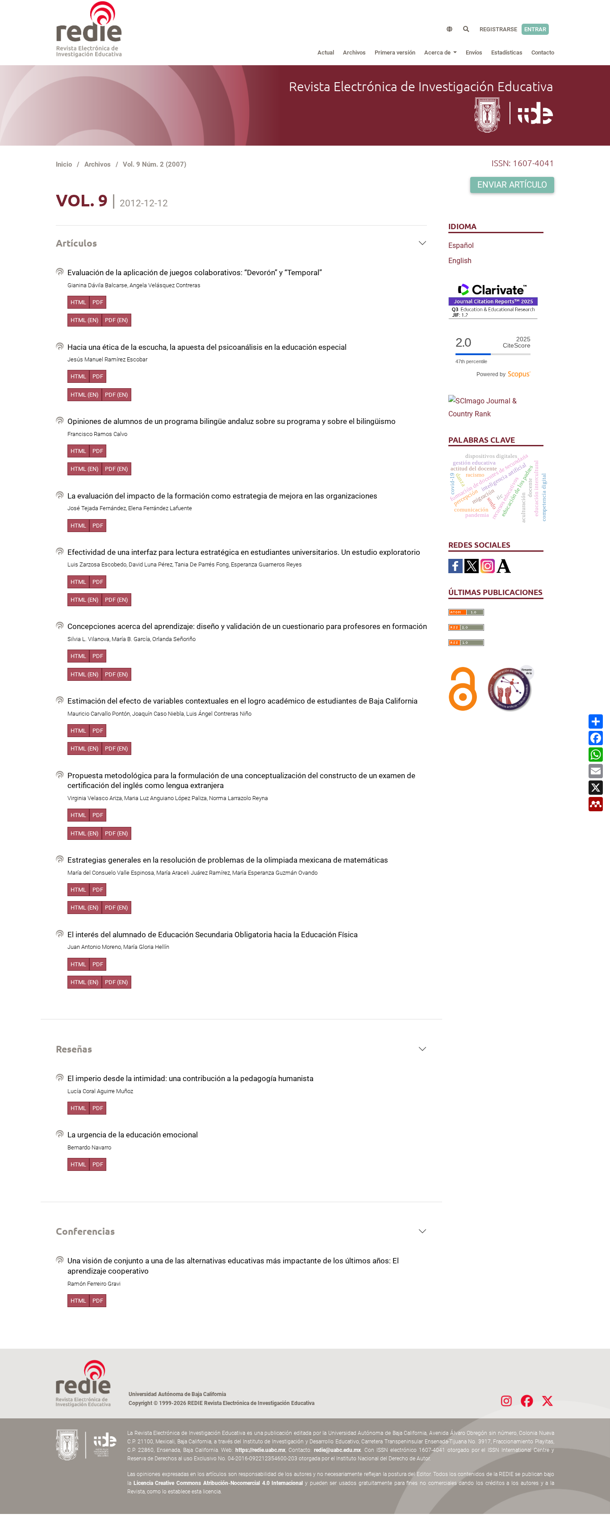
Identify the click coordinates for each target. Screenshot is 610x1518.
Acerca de (438, 52)
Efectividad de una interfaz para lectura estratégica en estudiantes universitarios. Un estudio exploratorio (243, 552)
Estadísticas (506, 52)
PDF (97, 302)
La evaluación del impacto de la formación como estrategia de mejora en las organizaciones (222, 495)
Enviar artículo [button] (512, 185)
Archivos (354, 52)
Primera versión (395, 52)
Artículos (76, 243)
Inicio (64, 164)
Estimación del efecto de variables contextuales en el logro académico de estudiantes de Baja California (242, 700)
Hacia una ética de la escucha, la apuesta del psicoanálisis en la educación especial (207, 347)
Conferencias (85, 1231)
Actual (326, 52)
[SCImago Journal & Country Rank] (493, 407)
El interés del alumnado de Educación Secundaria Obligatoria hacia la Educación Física (212, 934)
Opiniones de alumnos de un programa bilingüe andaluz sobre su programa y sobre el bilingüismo (231, 421)
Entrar (535, 29)
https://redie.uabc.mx (260, 1450)
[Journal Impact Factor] (493, 300)
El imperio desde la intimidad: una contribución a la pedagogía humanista (190, 1078)
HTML (78, 302)
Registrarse (498, 29)
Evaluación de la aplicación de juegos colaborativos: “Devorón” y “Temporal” (194, 272)
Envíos (474, 52)
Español (461, 245)
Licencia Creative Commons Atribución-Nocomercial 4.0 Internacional (218, 1483)
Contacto (542, 52)
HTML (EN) (85, 320)
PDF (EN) (116, 320)
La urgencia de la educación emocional (132, 1134)
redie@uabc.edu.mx (337, 1450)
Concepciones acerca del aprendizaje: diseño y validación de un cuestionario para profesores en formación (247, 626)
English (460, 260)
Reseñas (74, 1049)
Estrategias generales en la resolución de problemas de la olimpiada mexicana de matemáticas (227, 859)
